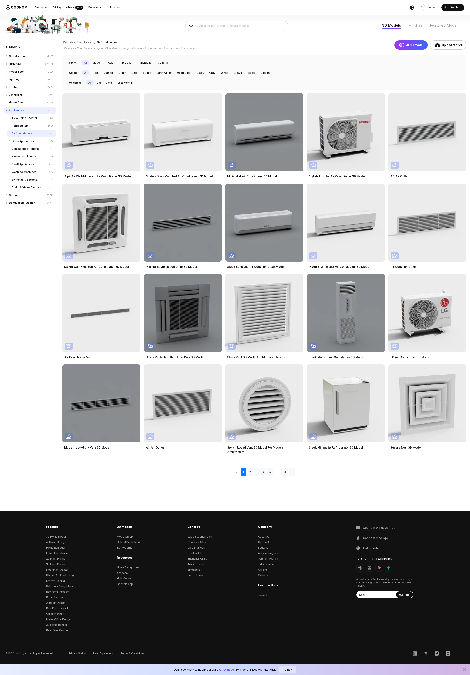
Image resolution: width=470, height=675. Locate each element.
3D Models (391, 25)
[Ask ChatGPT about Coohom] (360, 568)
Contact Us (264, 542)
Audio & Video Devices (26, 187)
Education (264, 547)
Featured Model (444, 25)
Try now (287, 669)
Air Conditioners (22, 133)
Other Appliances (23, 141)
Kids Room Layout (57, 608)
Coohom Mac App (376, 538)
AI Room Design (55, 602)
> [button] (292, 472)
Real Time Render (57, 630)
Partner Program (268, 558)
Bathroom (15, 94)
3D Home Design (56, 536)
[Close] (464, 669)
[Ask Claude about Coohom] (379, 568)
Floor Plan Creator (57, 569)
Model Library (125, 536)
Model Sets (16, 71)
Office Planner (55, 613)
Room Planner (54, 597)
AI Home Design (56, 542)
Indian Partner (266, 564)
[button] (41, 7)
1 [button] (243, 472)
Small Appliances (23, 164)
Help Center (124, 578)
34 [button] (284, 472)
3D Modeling (124, 547)
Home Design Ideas (129, 567)
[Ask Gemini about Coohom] (388, 568)
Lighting (14, 79)
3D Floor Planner (56, 564)
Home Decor (17, 102)
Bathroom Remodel (57, 591)
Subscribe (404, 594)
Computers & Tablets (25, 148)
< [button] (237, 472)
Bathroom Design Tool (59, 586)
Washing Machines (24, 171)
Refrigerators (20, 125)
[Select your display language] (412, 7)
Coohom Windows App (379, 527)
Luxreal (262, 595)
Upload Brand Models (130, 542)
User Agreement (103, 653)
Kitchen (14, 87)
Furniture (15, 63)
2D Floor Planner (56, 558)
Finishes (415, 25)
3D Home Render (56, 624)
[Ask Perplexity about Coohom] (369, 568)
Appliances (16, 110)
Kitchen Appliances (24, 156)
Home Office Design (58, 619)
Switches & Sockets (24, 179)
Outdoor (14, 195)
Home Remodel (55, 547)
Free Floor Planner (57, 553)
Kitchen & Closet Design (60, 575)
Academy (122, 572)
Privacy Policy (77, 653)
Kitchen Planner (55, 580)
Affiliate (262, 569)
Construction (17, 56)
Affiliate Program (268, 553)
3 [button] (256, 472)
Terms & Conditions (132, 653)
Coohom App (125, 584)
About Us (263, 536)
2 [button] (250, 472)
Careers (263, 575)
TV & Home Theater (24, 117)
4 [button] (263, 472)
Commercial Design (22, 202)
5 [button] (270, 472)
